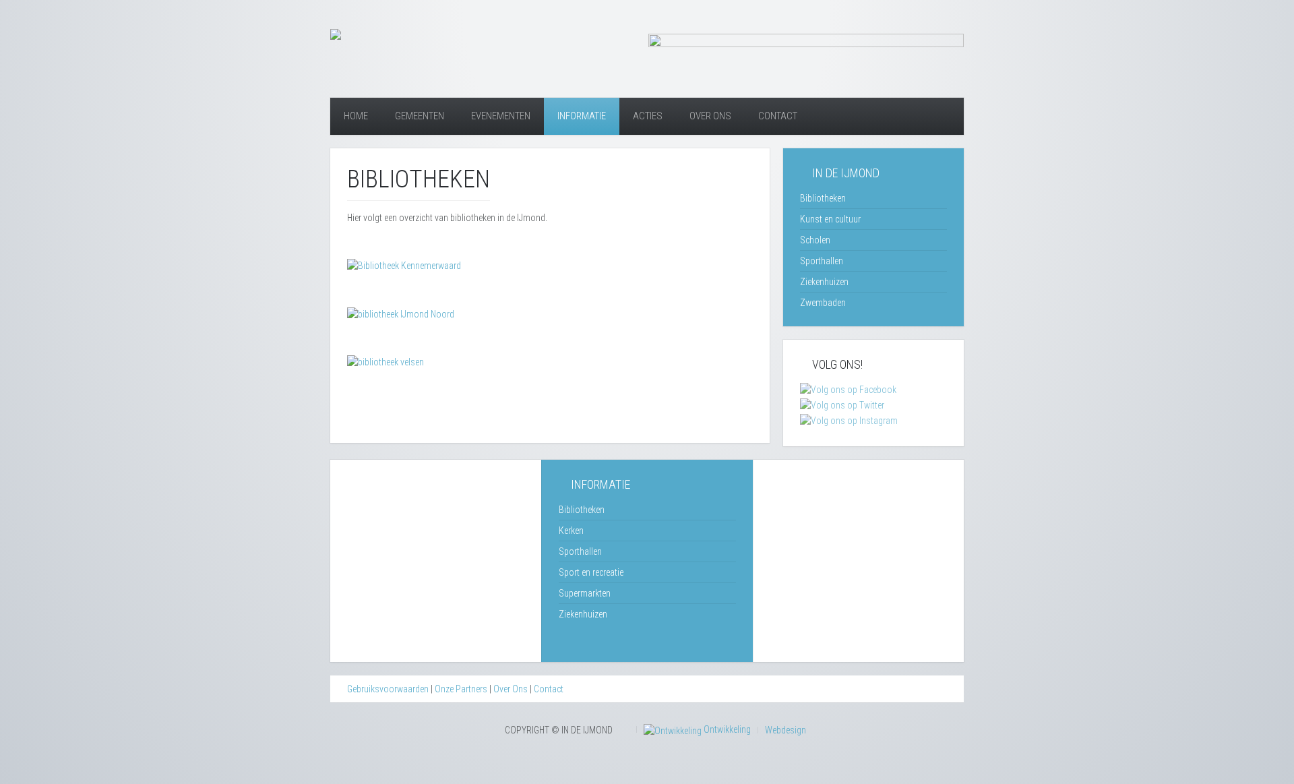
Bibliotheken (823, 198)
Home (356, 116)
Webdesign (785, 730)
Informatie (581, 116)
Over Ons (510, 689)
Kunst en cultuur (830, 219)
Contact (777, 116)
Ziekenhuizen (824, 281)
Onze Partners (461, 689)
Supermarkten (585, 593)
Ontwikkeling (726, 729)
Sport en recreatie (591, 572)
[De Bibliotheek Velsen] (385, 361)
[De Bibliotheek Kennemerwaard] (404, 265)
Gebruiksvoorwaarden (388, 689)
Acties (648, 116)
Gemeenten (419, 116)
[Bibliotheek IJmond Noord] (400, 312)
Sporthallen (821, 260)
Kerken (571, 530)
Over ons (710, 116)
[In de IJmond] (335, 33)
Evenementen (500, 116)
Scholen (815, 240)
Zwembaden (823, 302)
